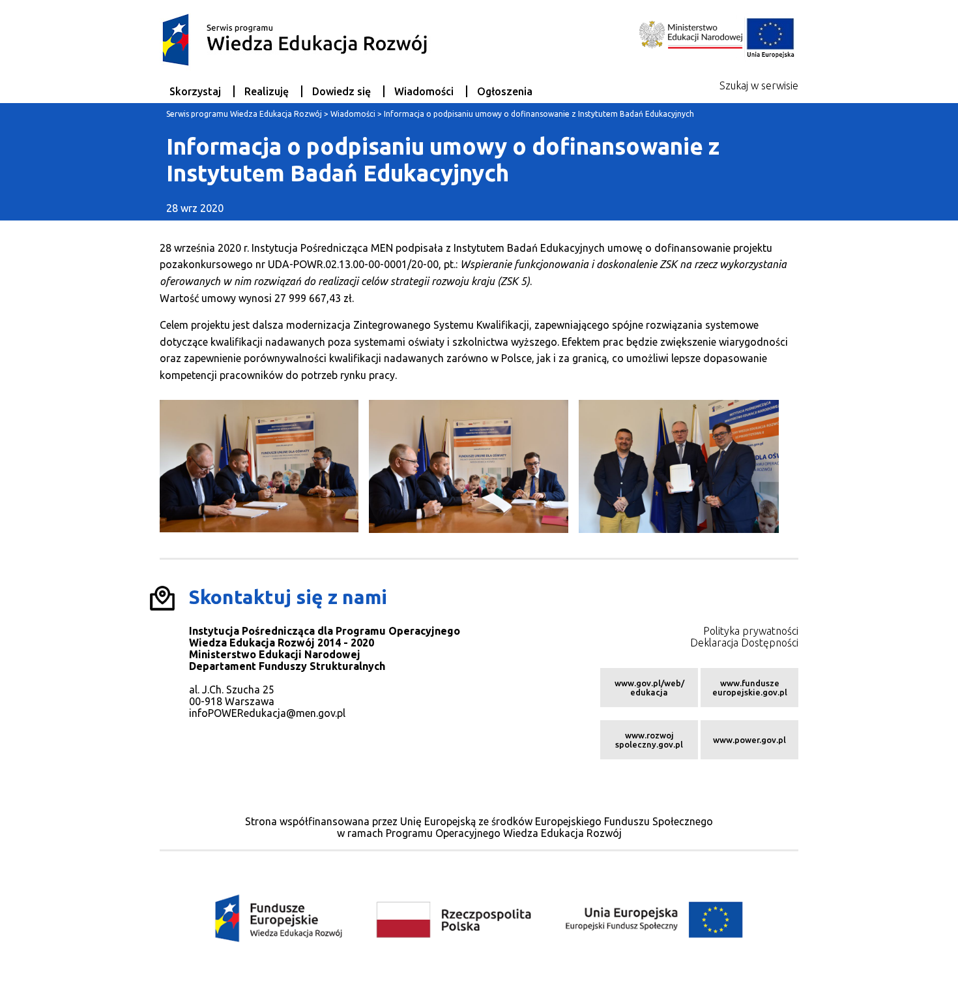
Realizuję (266, 91)
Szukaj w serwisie (758, 85)
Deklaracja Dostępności (744, 642)
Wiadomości (424, 91)
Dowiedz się (341, 91)
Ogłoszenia (504, 91)
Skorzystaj (195, 91)
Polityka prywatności (750, 631)
